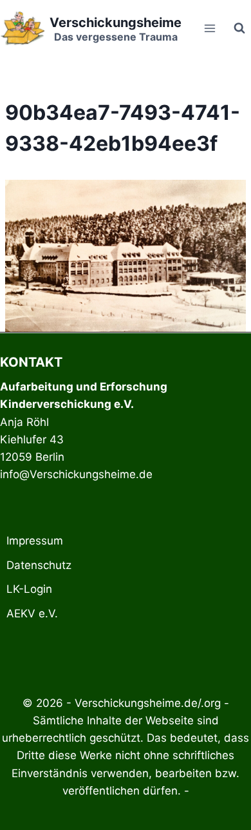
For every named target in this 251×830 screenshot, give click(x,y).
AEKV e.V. (32, 613)
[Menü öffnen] (209, 28)
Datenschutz (38, 565)
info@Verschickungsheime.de (76, 474)
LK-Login (29, 589)
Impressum (34, 540)
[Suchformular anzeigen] (239, 28)
